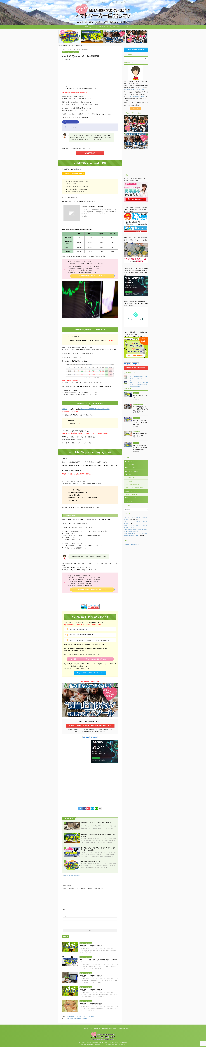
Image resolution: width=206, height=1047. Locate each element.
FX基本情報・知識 (130, 477)
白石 (132, 527)
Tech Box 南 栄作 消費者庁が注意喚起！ (78, 1018)
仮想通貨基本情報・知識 (132, 494)
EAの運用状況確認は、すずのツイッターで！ (90, 276)
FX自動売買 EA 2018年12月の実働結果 (91, 1004)
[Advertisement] (90, 72)
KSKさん (64, 409)
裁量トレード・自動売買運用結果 (72, 875)
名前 (64, 909)
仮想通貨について (130, 491)
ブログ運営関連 (130, 464)
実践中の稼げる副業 (106, 1028)
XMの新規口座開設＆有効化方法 (90, 861)
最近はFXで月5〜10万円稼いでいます (134, 90)
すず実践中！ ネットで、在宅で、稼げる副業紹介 (96, 822)
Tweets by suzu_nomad (130, 544)
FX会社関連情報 (130, 481)
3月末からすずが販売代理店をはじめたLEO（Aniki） (95, 409)
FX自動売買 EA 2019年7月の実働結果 (91, 946)
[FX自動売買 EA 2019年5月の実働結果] (92, 808)
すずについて (135, 108)
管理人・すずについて (90, 27)
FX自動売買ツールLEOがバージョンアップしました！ (81, 1016)
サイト (64, 922)
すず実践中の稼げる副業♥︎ (135, 49)
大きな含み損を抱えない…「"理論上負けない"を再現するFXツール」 (140, 409)
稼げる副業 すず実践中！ (116, 27)
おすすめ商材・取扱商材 (132, 471)
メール (65, 916)
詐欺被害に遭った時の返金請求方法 (135, 367)
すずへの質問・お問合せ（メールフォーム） (91, 673)
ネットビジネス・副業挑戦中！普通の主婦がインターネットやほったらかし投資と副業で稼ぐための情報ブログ (103, 1042)
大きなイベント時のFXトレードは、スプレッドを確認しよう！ (140, 422)
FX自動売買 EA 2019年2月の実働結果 (91, 976)
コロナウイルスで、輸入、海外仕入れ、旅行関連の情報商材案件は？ (140, 447)
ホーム (77, 27)
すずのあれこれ (130, 461)
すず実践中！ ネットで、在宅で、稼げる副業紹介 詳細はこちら (89, 659)
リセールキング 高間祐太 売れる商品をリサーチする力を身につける (138, 378)
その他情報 (129, 501)
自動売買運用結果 (90, 153)
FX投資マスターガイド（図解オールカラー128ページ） (88, 725)
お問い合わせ (129, 27)
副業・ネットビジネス (131, 468)
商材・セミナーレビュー (132, 497)
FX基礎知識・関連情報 (103, 27)
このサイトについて (84, 1028)
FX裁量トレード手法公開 (132, 484)
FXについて (129, 474)
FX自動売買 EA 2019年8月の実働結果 (91, 990)
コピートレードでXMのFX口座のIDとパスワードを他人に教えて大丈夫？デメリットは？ (139, 384)
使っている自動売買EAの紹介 (138, 96)
